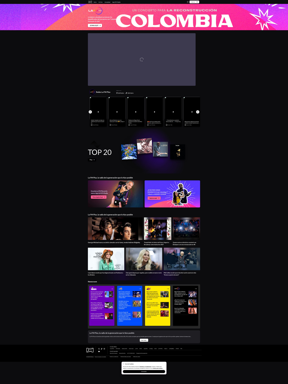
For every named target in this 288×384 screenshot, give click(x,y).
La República (171, 348)
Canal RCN (112, 348)
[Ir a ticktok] (99, 349)
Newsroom (131, 348)
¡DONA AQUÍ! (94, 25)
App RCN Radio (116, 2)
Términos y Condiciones (145, 366)
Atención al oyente (113, 353)
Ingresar (193, 2)
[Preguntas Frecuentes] (188, 2)
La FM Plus (160, 348)
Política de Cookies (158, 368)
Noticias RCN (124, 348)
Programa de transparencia (141, 353)
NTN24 (177, 348)
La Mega (151, 348)
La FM (136, 348)
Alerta (141, 348)
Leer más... (144, 340)
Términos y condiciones (114, 356)
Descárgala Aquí (98, 197)
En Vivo (101, 2)
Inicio (95, 2)
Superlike (146, 348)
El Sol (155, 348)
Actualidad (107, 2)
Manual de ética (122, 353)
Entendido (144, 371)
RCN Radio (118, 348)
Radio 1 (165, 348)
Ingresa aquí (153, 198)
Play (91, 160)
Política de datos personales (126, 356)
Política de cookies (136, 356)
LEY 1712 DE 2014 (131, 353)
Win (181, 348)
